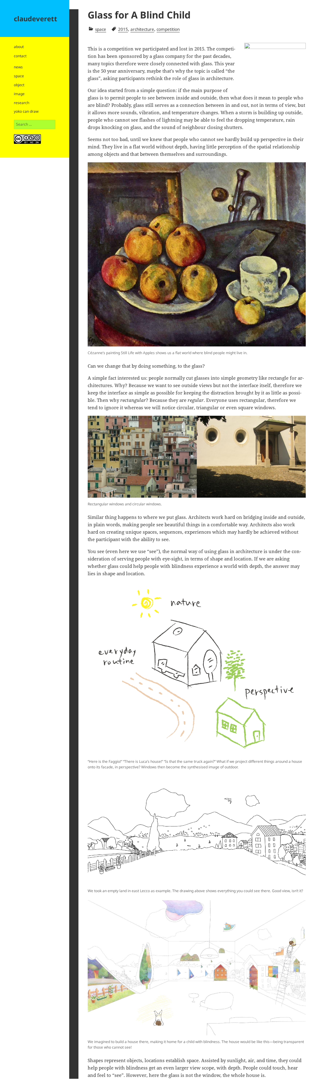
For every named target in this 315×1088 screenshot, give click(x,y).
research (21, 102)
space (19, 76)
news (18, 67)
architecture (142, 29)
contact (20, 56)
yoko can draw (26, 111)
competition (168, 29)
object (19, 84)
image (19, 93)
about (19, 46)
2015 (123, 29)
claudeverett (35, 18)
